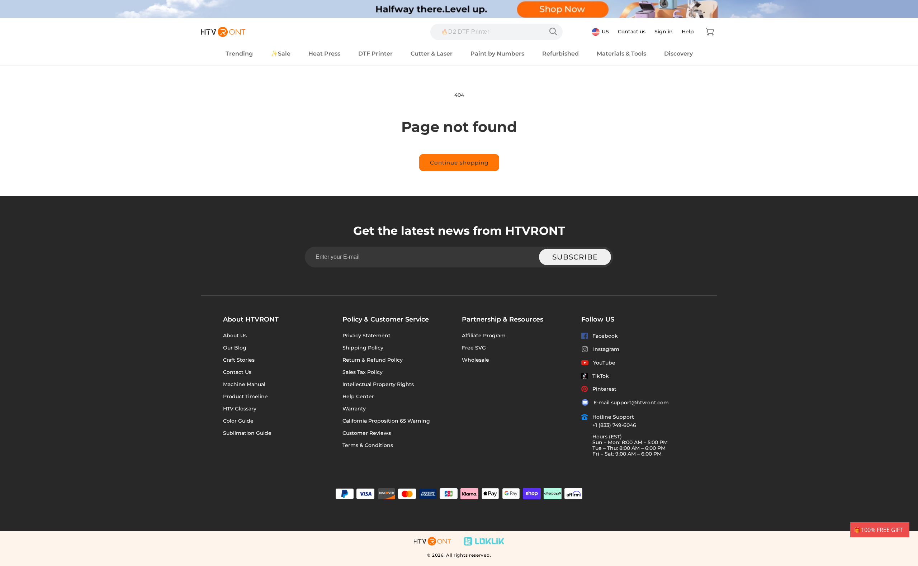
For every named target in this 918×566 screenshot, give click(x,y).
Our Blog (234, 347)
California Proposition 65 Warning (386, 420)
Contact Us (237, 372)
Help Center (358, 396)
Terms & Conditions (367, 445)
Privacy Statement (366, 335)
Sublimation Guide (247, 433)
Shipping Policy (362, 347)
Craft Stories (239, 359)
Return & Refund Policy (372, 359)
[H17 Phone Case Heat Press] (555, 31)
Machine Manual (244, 384)
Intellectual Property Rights (378, 384)
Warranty (354, 408)
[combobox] (496, 32)
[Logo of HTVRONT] (223, 32)
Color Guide (238, 420)
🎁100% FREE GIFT (878, 530)
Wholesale (475, 359)
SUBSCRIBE (575, 257)
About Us (235, 335)
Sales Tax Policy (362, 372)
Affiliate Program (484, 335)
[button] (710, 32)
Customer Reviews (366, 433)
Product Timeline (245, 396)
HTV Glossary (239, 408)
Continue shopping (459, 162)
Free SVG (474, 347)
